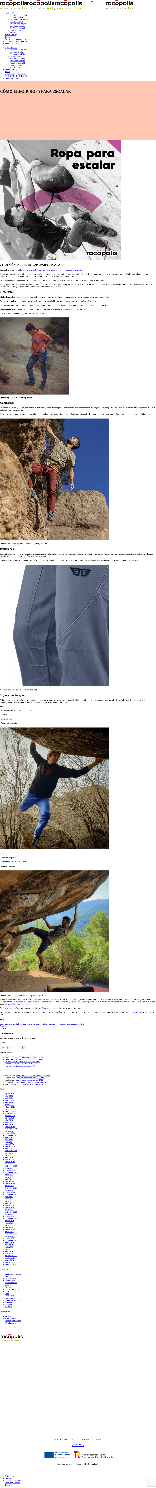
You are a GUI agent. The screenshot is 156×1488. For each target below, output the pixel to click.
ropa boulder (61, 1024)
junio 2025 (9, 1122)
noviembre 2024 (11, 1131)
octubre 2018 (10, 1258)
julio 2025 (9, 1120)
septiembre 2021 (11, 1194)
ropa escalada (72, 1024)
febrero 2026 (10, 1107)
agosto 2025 (9, 1118)
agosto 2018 (9, 1260)
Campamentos (10, 1278)
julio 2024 (9, 1140)
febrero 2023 (10, 1162)
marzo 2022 (9, 1181)
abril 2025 (9, 1124)
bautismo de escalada (13, 1274)
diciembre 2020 (11, 1212)
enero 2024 (9, 1148)
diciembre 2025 (11, 1111)
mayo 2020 (9, 1225)
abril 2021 (9, 1203)
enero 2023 (9, 1164)
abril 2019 (9, 1251)
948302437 (79, 1444)
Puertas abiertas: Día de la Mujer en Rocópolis (33, 1076)
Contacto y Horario (12, 1483)
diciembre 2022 (11, 1166)
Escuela (8, 1285)
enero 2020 (9, 1232)
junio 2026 (9, 1098)
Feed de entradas (11, 1318)
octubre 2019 (10, 1238)
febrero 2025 (10, 1127)
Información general (28, 270)
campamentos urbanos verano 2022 (29, 1080)
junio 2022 (9, 1175)
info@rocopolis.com (135, 1012)
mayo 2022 (9, 1177)
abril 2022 (9, 1179)
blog (6, 1276)
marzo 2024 (9, 1144)
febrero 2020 (10, 1229)
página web (45, 1008)
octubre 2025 (10, 1116)
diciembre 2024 (11, 1129)
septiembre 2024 (11, 1135)
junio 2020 (9, 1223)
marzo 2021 (9, 1205)
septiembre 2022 (11, 1173)
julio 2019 (9, 1245)
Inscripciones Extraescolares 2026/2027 (20, 1066)
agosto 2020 (9, 1221)
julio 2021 (9, 1197)
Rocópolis (69, 270)
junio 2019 (9, 1247)
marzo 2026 (9, 1105)
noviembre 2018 (11, 1256)
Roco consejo (10, 1296)
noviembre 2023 (11, 1153)
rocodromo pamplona (45, 270)
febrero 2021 (10, 1208)
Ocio (7, 1294)
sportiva (81, 1024)
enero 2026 (9, 1109)
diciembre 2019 (11, 1234)
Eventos (8, 1287)
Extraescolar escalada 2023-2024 (32, 1078)
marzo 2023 (9, 1159)
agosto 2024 (9, 1138)
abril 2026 (9, 1103)
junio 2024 (9, 1142)
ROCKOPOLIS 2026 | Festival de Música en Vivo (24, 1057)
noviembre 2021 (11, 1190)
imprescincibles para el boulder (16, 1004)
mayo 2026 (9, 1100)
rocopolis (57, 270)
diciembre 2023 (11, 1151)
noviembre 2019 (11, 1236)
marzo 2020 (9, 1227)
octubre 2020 (10, 1216)
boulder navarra (6, 1024)
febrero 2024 (10, 1146)
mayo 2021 (9, 1201)
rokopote (8, 1305)
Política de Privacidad (13, 1480)
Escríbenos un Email (78, 1446)
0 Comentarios (78, 270)
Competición (10, 1280)
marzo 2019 (9, 1253)
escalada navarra (19, 1024)
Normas (8, 1478)
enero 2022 (9, 1186)
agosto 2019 (9, 1243)
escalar (29, 1024)
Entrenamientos (11, 1283)
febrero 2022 (10, 1183)
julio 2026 (9, 1096)
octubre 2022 (10, 1170)
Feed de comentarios (13, 1321)
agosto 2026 (9, 1094)
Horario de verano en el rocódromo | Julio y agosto (24, 1059)
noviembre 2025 (11, 1113)
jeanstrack (36, 1024)
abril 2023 (9, 1157)
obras (7, 1291)
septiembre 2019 (11, 1240)
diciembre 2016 (11, 1264)
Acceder (8, 1316)
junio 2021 (9, 1199)
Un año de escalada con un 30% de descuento (22, 1062)
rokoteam (8, 1307)
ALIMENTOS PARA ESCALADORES (27, 1084)
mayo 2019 (9, 1249)
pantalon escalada (48, 1024)
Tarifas (7, 1485)
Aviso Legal (9, 1476)
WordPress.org (10, 1323)
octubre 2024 (10, 1133)
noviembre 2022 (11, 1168)
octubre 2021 (10, 1192)
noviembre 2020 (11, 1214)
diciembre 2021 (11, 1188)
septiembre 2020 (11, 1218)
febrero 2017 (10, 1262)
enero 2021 (9, 1210)
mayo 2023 (9, 1155)
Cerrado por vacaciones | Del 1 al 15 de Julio (22, 1064)
